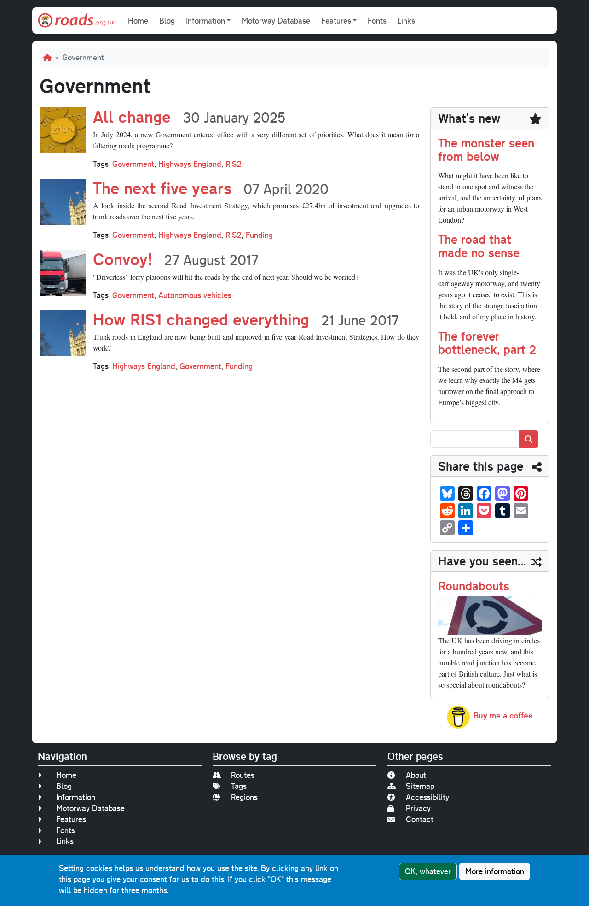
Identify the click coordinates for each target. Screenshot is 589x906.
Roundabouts (473, 585)
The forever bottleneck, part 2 (487, 342)
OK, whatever (428, 871)
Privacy (418, 808)
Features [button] (336, 20)
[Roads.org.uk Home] (76, 20)
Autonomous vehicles (194, 295)
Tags (239, 786)
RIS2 (233, 164)
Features (71, 819)
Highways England (189, 164)
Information (75, 797)
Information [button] (205, 20)
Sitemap (420, 786)
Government (133, 164)
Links (406, 20)
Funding (259, 234)
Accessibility (427, 797)
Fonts (377, 20)
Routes (242, 775)
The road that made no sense (479, 245)
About (416, 775)
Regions (244, 797)
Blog (167, 20)
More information (494, 871)
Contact (419, 819)
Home (138, 20)
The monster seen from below (486, 149)
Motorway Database (276, 20)
